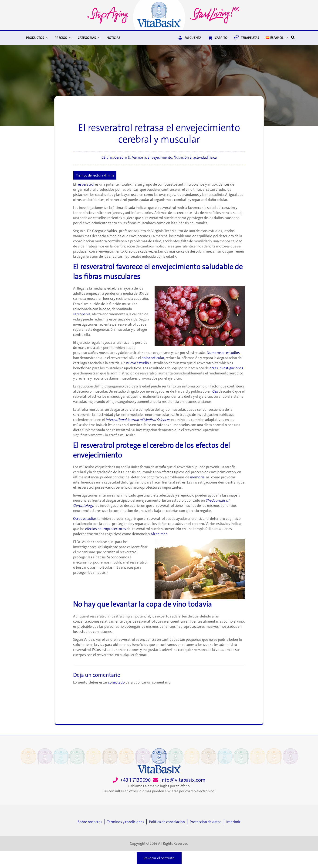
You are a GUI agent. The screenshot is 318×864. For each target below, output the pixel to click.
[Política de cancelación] (168, 821)
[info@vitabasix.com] (179, 780)
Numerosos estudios (223, 352)
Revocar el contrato (159, 858)
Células (107, 157)
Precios (61, 38)
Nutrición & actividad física (195, 157)
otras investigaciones (226, 368)
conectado (116, 682)
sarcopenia (82, 314)
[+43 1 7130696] (132, 780)
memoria (197, 477)
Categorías (87, 38)
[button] (46, 38)
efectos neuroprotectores (105, 529)
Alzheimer (159, 534)
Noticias (113, 38)
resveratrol (85, 184)
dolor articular (153, 358)
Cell (215, 391)
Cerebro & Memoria (130, 157)
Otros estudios (85, 518)
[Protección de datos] (207, 821)
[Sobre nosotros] (91, 821)
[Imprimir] (233, 821)
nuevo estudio (137, 363)
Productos (35, 38)
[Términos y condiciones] (126, 821)
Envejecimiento (160, 157)
